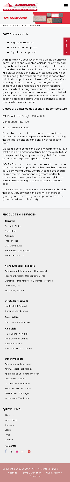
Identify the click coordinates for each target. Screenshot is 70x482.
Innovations (11, 420)
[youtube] (27, 451)
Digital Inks (10, 231)
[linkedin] (21, 451)
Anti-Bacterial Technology (18, 364)
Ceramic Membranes (16, 311)
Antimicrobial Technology (18, 368)
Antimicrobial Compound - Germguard (26, 271)
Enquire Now (66, 47)
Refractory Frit (12, 285)
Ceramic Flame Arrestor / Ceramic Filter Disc (29, 280)
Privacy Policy (52, 472)
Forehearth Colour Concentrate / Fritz (25, 275)
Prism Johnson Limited (16, 338)
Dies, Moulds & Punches (17, 322)
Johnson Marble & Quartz (18, 348)
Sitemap (12, 472)
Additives (9, 235)
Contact (9, 439)
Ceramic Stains (13, 226)
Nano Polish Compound (17, 250)
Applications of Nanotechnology (22, 373)
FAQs (7, 434)
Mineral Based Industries (18, 388)
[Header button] (65, 5)
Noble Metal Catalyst (16, 306)
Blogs (8, 429)
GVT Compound (13, 245)
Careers (9, 425)
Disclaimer (35, 476)
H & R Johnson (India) (16, 333)
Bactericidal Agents (15, 378)
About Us (9, 415)
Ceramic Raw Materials (17, 383)
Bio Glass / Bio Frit (14, 290)
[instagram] (15, 451)
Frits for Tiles (11, 240)
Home (5, 25)
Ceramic (16, 25)
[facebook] (6, 451)
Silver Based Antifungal (17, 393)
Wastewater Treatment (17, 398)
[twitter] (9, 451)
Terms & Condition (31, 472)
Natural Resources (15, 255)
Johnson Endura (13, 343)
